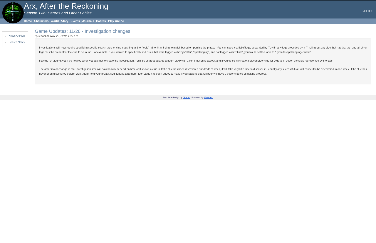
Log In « (367, 10)
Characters (41, 21)
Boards (101, 21)
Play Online (116, 21)
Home (28, 21)
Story (64, 21)
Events (75, 21)
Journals (88, 21)
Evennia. (208, 97)
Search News (17, 42)
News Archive (17, 35)
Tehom (186, 97)
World (55, 21)
